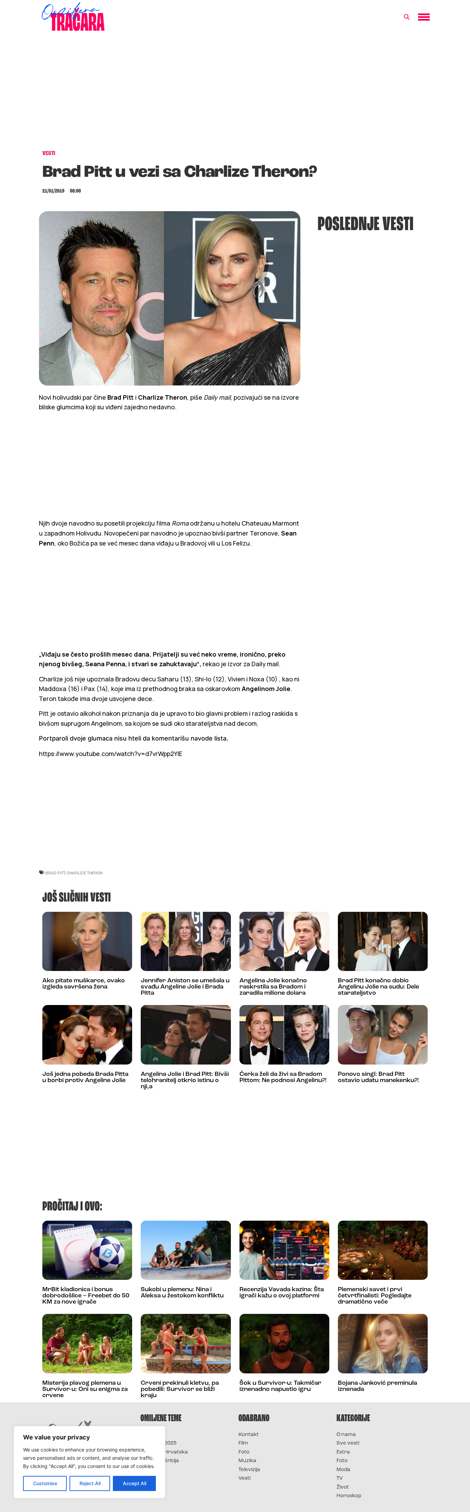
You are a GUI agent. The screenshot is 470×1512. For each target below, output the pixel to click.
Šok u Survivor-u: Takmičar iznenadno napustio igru (280, 1386)
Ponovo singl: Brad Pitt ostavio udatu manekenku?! (378, 1077)
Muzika (247, 1461)
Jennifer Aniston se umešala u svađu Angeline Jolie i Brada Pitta (185, 987)
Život (343, 1487)
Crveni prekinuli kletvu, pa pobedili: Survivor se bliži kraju (180, 1389)
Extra (343, 1452)
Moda (343, 1469)
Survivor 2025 (158, 1443)
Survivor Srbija (159, 1461)
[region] (89, 1462)
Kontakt (248, 1434)
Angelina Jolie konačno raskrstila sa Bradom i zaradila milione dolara (273, 987)
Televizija (249, 1469)
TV (340, 1478)
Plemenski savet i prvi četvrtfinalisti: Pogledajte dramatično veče (375, 1296)
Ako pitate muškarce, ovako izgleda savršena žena (83, 984)
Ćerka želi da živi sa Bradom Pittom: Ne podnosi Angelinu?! (283, 1077)
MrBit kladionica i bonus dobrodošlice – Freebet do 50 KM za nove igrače (85, 1296)
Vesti (244, 1478)
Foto (243, 1452)
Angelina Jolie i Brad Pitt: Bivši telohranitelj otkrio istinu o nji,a (185, 1080)
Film (243, 1443)
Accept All (134, 1483)
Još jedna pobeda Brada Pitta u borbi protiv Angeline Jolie (85, 1077)
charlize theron (85, 873)
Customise (45, 1483)
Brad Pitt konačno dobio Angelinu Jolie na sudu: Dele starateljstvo (378, 987)
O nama (346, 1434)
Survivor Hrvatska (164, 1452)
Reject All (89, 1483)
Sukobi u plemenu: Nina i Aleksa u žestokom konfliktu (182, 1293)
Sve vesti (348, 1443)
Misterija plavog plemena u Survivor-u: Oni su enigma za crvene (85, 1389)
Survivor (151, 1434)
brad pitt (55, 873)
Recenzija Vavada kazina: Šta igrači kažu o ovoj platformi (281, 1293)
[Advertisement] (235, 94)
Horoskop (349, 1496)
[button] (407, 17)
